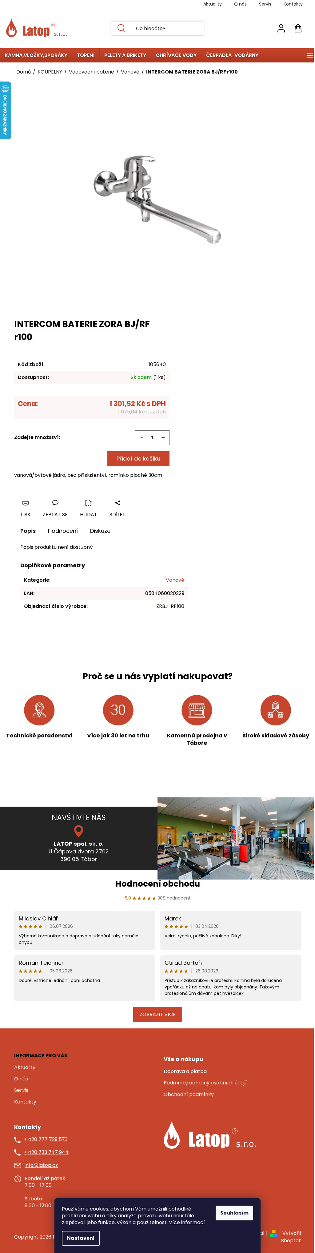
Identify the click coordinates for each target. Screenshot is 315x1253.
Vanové (175, 580)
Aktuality (212, 4)
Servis (265, 4)
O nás (240, 4)
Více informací (187, 1222)
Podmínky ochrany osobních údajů (205, 1082)
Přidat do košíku (138, 458)
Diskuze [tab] (100, 531)
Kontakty (293, 4)
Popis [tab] (28, 531)
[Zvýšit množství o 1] (163, 438)
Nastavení (81, 1238)
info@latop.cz (41, 1165)
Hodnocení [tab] (63, 531)
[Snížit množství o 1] (141, 438)
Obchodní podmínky (189, 1094)
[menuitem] (36, 55)
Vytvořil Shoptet (291, 1237)
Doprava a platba (185, 1071)
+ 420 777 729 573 (46, 1139)
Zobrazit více (158, 1014)
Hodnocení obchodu (157, 883)
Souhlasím (234, 1212)
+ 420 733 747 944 (46, 1152)
